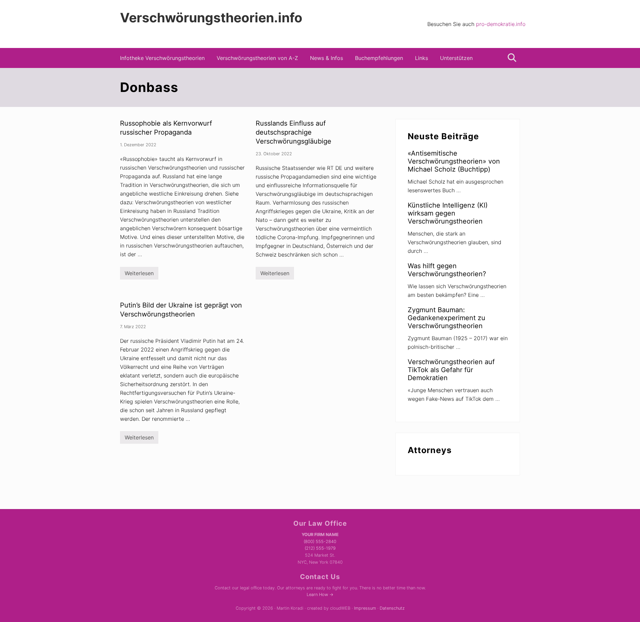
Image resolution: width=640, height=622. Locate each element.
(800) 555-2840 (320, 541)
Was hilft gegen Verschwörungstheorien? (447, 270)
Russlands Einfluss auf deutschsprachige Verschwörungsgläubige (293, 132)
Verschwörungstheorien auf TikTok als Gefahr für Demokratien (451, 370)
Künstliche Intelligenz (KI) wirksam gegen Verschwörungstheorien (448, 213)
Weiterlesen (139, 275)
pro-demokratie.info (500, 24)
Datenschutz (392, 608)
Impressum (365, 608)
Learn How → (320, 594)
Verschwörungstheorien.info (211, 17)
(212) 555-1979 (320, 548)
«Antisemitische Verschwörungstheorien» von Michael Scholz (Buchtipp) (454, 161)
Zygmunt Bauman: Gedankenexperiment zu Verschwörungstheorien (446, 318)
